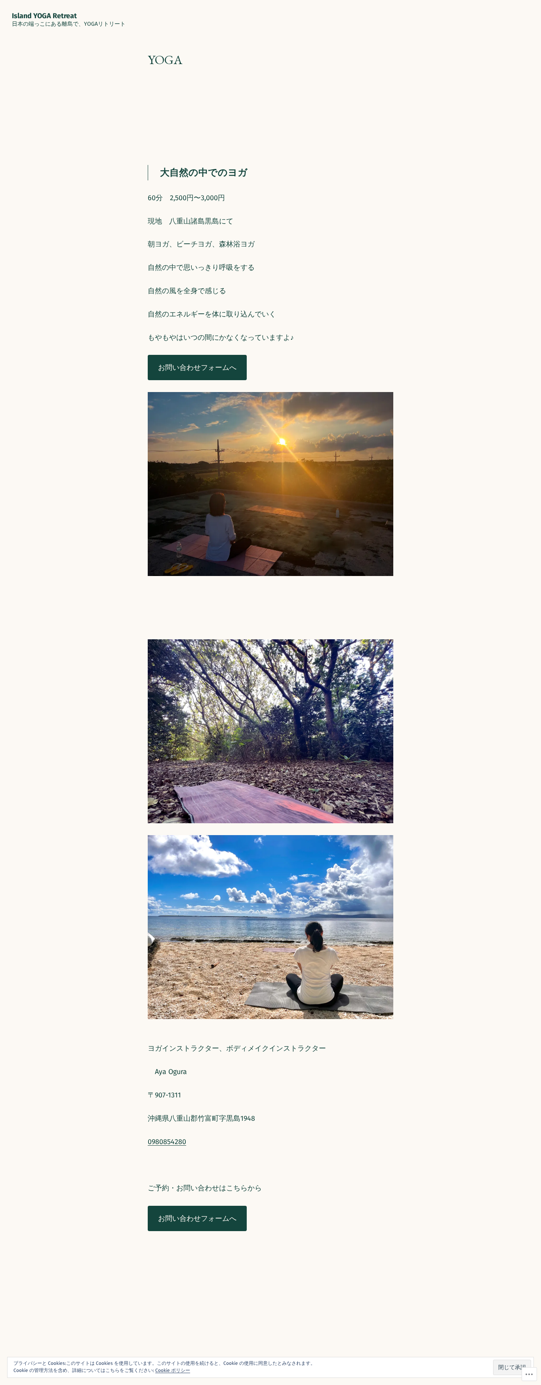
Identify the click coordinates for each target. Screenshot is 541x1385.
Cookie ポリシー (172, 1370)
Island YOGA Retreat (44, 15)
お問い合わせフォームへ (197, 367)
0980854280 (167, 1141)
